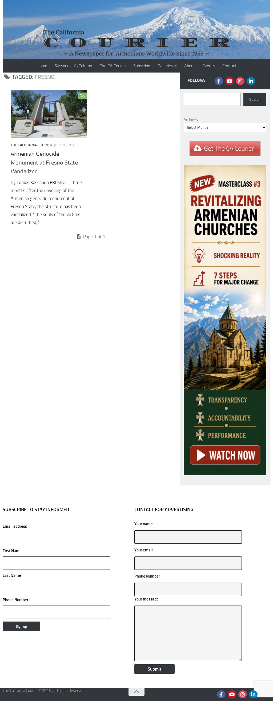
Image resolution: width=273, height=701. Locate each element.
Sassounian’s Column (73, 65)
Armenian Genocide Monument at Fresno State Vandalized (44, 162)
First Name (12, 550)
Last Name (12, 575)
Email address (15, 526)
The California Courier (31, 145)
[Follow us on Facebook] (219, 81)
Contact (229, 65)
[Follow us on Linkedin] (251, 81)
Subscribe (141, 65)
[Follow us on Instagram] (240, 81)
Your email (143, 550)
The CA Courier (113, 65)
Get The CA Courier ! (230, 148)
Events (208, 65)
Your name (143, 524)
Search (254, 99)
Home (42, 65)
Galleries (165, 65)
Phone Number (15, 600)
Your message (146, 599)
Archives (191, 119)
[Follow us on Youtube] (229, 81)
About (189, 65)
